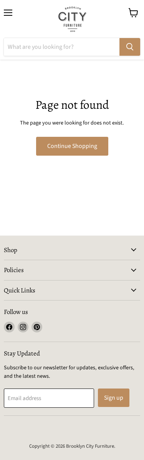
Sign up (113, 398)
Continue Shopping (72, 146)
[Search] (129, 47)
